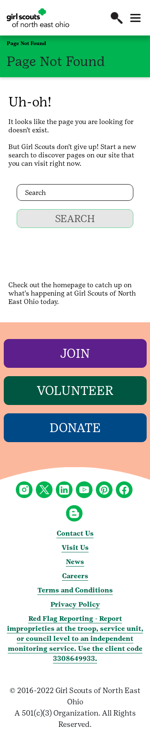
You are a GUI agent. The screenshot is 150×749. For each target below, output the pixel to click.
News (75, 562)
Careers (75, 576)
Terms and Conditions (75, 590)
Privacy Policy (75, 604)
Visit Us (75, 548)
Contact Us (75, 533)
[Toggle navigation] (135, 18)
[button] (116, 18)
